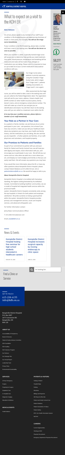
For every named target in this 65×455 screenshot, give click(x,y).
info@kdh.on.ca (10, 300)
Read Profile (57, 44)
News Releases (9, 30)
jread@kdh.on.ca (14, 219)
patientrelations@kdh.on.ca (13, 171)
